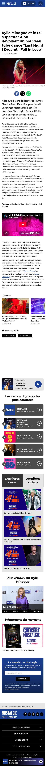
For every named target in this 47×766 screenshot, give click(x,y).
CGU (15, 757)
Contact (21, 755)
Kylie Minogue (10, 606)
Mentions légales (32, 755)
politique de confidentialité (12, 689)
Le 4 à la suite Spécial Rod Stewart (17, 513)
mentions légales (23, 687)
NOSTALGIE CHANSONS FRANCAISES (20, 384)
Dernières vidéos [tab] (33, 480)
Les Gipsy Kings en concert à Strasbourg (18, 650)
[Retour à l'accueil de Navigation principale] (11, 3)
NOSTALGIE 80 (23, 462)
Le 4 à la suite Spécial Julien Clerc (17, 568)
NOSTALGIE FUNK (25, 449)
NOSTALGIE (22, 409)
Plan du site (11, 755)
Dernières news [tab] (12, 480)
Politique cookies (26, 757)
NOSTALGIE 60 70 (24, 436)
